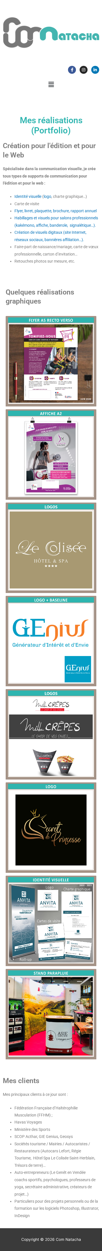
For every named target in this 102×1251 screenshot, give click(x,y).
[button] (51, 84)
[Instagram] (84, 70)
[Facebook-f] (72, 70)
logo (47, 196)
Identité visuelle (27, 196)
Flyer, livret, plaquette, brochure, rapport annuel (55, 211)
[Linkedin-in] (95, 70)
